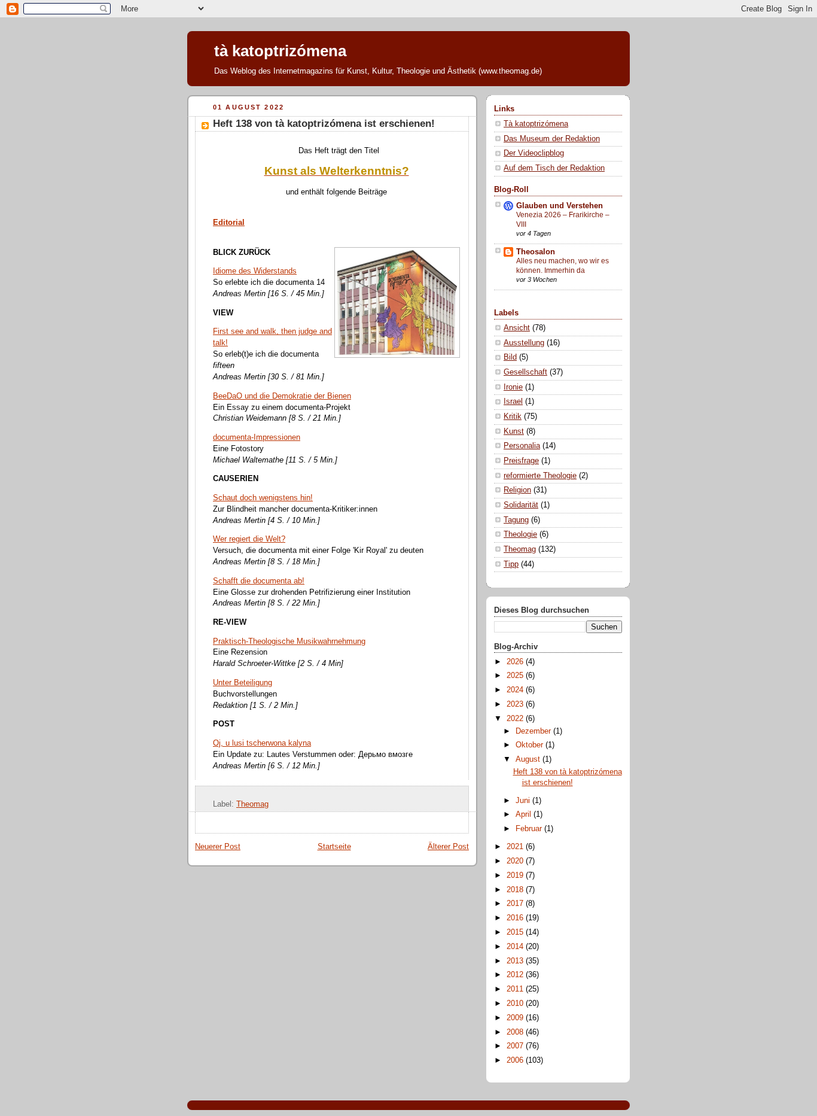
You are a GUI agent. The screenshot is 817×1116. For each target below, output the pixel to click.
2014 (516, 946)
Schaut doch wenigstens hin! (263, 498)
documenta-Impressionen (256, 437)
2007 (516, 1046)
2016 (516, 918)
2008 (516, 1032)
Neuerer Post (217, 847)
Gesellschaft (525, 372)
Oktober (530, 745)
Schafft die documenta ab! (258, 581)
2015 (516, 932)
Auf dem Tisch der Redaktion (554, 168)
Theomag (252, 804)
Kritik (513, 416)
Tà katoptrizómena (536, 124)
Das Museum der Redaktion (552, 139)
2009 (516, 1018)
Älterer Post (448, 847)
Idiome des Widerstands (255, 271)
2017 (516, 903)
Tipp (511, 564)
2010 (516, 1003)
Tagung (516, 520)
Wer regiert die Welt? (249, 539)
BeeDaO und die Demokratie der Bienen (282, 396)
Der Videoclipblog (534, 153)
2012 (516, 975)
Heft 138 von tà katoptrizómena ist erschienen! (324, 123)
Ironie (513, 387)
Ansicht (517, 328)
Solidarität (521, 505)
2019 (516, 875)
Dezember (534, 731)
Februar (530, 829)
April (525, 814)
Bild (510, 357)
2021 (516, 847)
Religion (517, 490)
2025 (516, 675)
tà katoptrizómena (280, 51)
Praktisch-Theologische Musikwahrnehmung (289, 641)
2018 (516, 890)
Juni (524, 800)
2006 (516, 1060)
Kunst (514, 431)
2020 (516, 861)
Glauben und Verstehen (559, 206)
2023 (516, 704)
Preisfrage (521, 461)
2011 (516, 989)
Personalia (522, 446)
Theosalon (535, 252)
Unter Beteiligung (242, 683)
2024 (516, 690)
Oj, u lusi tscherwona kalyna (262, 743)
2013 (516, 961)
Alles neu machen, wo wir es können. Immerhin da (562, 266)
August (529, 759)
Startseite (334, 847)
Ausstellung (524, 343)
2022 (516, 718)
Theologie (520, 534)
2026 (516, 662)
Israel (513, 401)
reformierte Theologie (540, 476)
